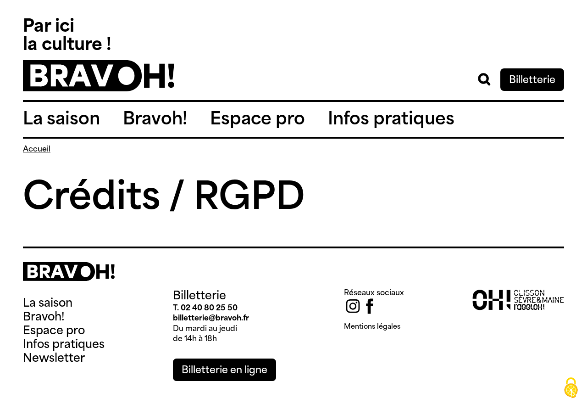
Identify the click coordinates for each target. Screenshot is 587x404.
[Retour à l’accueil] (98, 89)
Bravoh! (155, 120)
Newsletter (54, 359)
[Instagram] (353, 306)
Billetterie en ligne (224, 371)
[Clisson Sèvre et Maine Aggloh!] (518, 308)
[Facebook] (369, 306)
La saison (61, 120)
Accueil (36, 149)
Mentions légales (372, 327)
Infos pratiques (391, 120)
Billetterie (532, 80)
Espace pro (257, 120)
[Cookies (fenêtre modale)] (571, 388)
